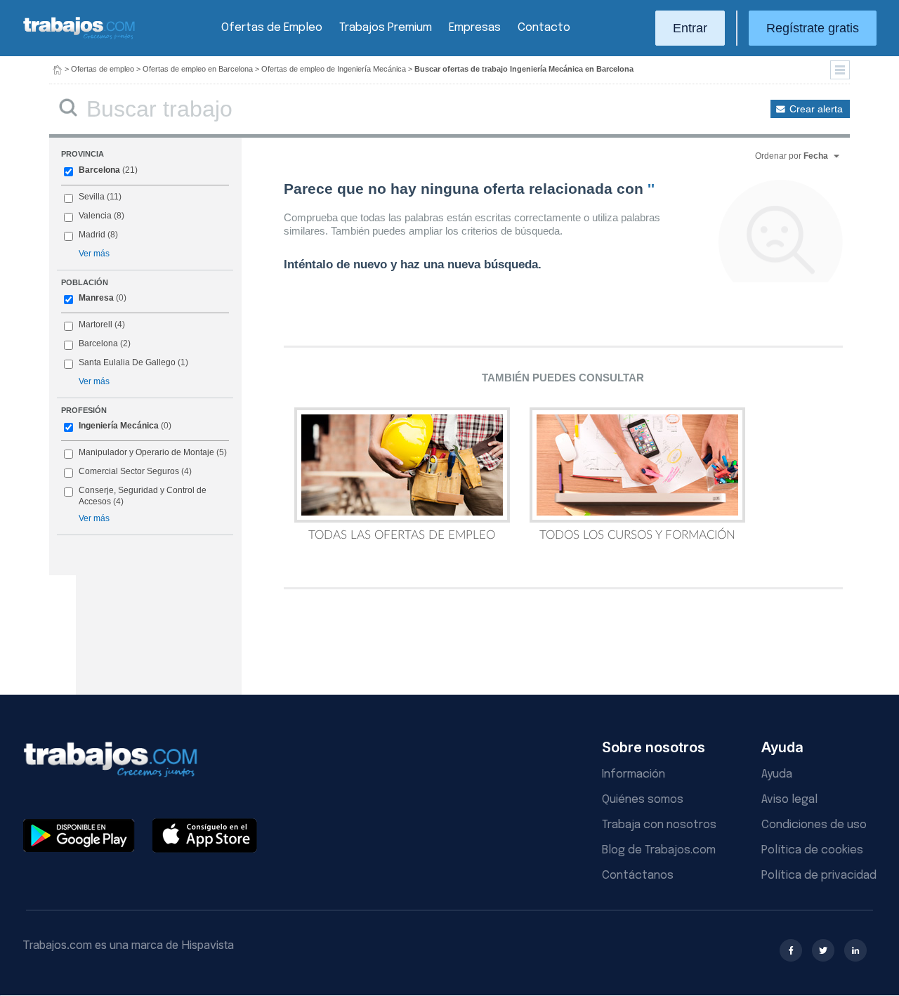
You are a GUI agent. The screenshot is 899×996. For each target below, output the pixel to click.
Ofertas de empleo (102, 69)
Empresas (475, 28)
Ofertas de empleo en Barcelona (198, 69)
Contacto (544, 28)
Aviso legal (789, 800)
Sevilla (92, 197)
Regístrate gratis (812, 28)
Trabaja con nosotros (659, 825)
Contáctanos (638, 876)
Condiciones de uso (814, 825)
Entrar (690, 28)
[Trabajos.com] (79, 38)
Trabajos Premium (385, 28)
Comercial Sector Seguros (129, 471)
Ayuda (776, 774)
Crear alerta (816, 108)
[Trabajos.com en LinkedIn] (855, 950)
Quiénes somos (642, 800)
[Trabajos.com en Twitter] (823, 950)
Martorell (95, 324)
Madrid (92, 235)
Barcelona (99, 170)
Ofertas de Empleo (271, 28)
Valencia (95, 216)
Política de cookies (812, 850)
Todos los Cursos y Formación (637, 535)
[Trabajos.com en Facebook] (791, 950)
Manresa (96, 298)
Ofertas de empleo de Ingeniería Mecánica (333, 69)
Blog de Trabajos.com (659, 850)
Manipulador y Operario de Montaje (146, 452)
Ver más (94, 253)
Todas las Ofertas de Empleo (401, 535)
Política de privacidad (819, 876)
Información (633, 774)
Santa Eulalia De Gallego (127, 362)
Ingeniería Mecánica (119, 426)
